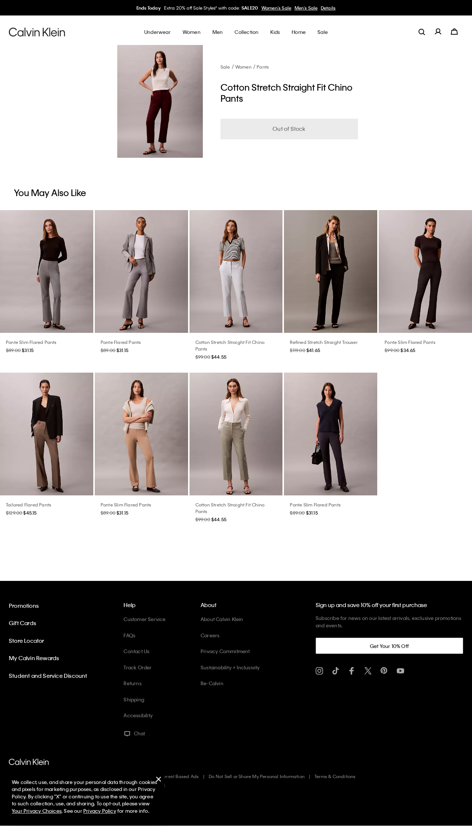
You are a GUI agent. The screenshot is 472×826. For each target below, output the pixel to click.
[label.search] (422, 31)
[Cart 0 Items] (454, 31)
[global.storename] (37, 31)
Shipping (134, 699)
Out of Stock (289, 128)
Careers (210, 635)
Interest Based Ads (179, 776)
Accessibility (138, 715)
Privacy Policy (99, 811)
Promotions (24, 605)
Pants (263, 67)
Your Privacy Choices (37, 811)
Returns (132, 683)
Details (328, 8)
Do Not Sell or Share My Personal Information (257, 776)
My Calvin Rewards (34, 658)
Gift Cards (22, 623)
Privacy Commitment (225, 651)
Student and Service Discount (48, 675)
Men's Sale (306, 8)
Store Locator (26, 640)
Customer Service (145, 619)
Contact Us (136, 651)
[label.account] (438, 31)
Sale (225, 67)
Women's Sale (276, 8)
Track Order (138, 667)
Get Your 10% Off (389, 646)
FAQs (129, 635)
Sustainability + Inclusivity (230, 667)
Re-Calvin (212, 683)
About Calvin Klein (222, 619)
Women (243, 67)
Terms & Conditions (335, 776)
